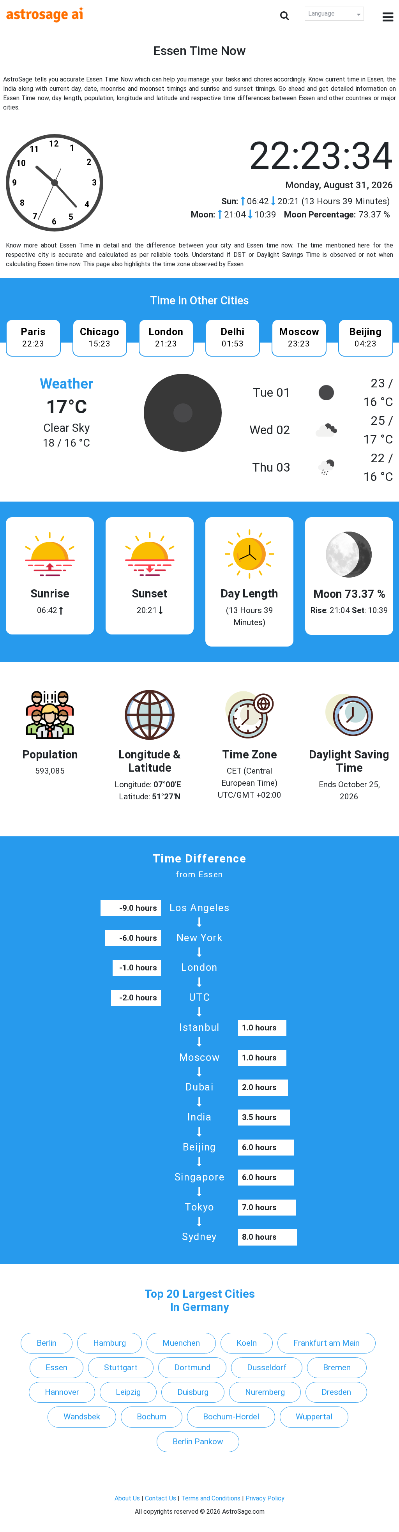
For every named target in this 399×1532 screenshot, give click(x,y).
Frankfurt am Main (326, 1343)
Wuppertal (314, 1416)
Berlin (46, 1343)
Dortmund (192, 1367)
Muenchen (181, 1343)
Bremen (337, 1367)
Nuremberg (265, 1392)
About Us (127, 1498)
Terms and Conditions (210, 1498)
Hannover (62, 1392)
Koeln (247, 1343)
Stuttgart (121, 1367)
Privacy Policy (264, 1498)
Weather (67, 383)
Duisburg (192, 1392)
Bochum (151, 1416)
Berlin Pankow (198, 1441)
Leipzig (128, 1392)
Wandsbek (82, 1416)
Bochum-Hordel (231, 1416)
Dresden (336, 1392)
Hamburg (109, 1343)
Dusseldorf (266, 1367)
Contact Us (160, 1498)
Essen (56, 1367)
